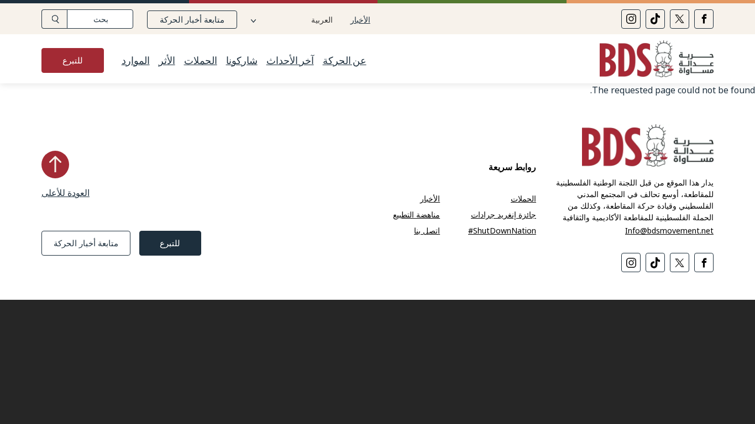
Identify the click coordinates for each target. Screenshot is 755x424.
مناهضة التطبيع (416, 214)
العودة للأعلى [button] (65, 193)
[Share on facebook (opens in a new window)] (704, 19)
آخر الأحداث (290, 61)
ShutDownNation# (502, 230)
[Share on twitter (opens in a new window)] (679, 19)
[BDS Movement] (652, 60)
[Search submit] (54, 19)
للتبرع (72, 60)
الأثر (167, 61)
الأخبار (360, 19)
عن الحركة (344, 61)
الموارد (136, 61)
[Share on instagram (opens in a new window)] (631, 19)
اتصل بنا (427, 230)
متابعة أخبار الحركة (192, 19)
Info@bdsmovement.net (669, 230)
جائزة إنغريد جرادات (503, 214)
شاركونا (242, 61)
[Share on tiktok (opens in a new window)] (655, 19)
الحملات (200, 61)
